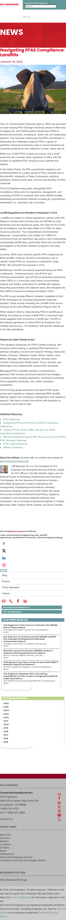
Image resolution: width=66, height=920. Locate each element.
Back (4, 570)
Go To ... (27, 17)
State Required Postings (13, 879)
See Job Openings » (12, 612)
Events (6, 581)
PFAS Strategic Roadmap (49, 537)
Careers (4, 847)
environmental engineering (20, 535)
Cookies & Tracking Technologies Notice (22, 860)
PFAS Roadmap (11, 419)
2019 (5, 728)
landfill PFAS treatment (24, 537)
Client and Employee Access (16, 857)
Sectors (4, 841)
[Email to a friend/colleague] (4, 602)
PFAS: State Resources (15, 443)
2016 (5, 738)
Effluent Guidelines (12, 447)
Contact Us (6, 819)
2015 (5, 742)
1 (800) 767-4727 (9, 808)
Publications (7, 854)
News (3, 850)
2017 (5, 735)
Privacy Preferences (20, 897)
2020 (6, 724)
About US (5, 834)
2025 (6, 707)
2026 (6, 703)
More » (6, 632)
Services (5, 838)
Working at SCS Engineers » (16, 607)
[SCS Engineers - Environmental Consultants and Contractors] (9, 4)
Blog (4, 575)
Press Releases (10, 587)
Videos (6, 593)
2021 (5, 721)
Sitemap (44, 912)
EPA (37, 535)
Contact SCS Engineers (36, 3)
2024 (6, 710)
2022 (6, 717)
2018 (5, 731)
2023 (6, 714)
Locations (5, 844)
